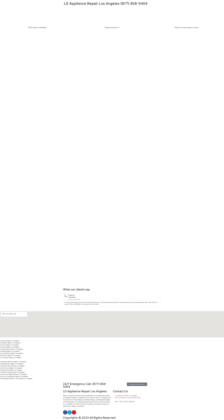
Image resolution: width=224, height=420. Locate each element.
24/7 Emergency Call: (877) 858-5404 (85, 385)
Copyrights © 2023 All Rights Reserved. (89, 417)
